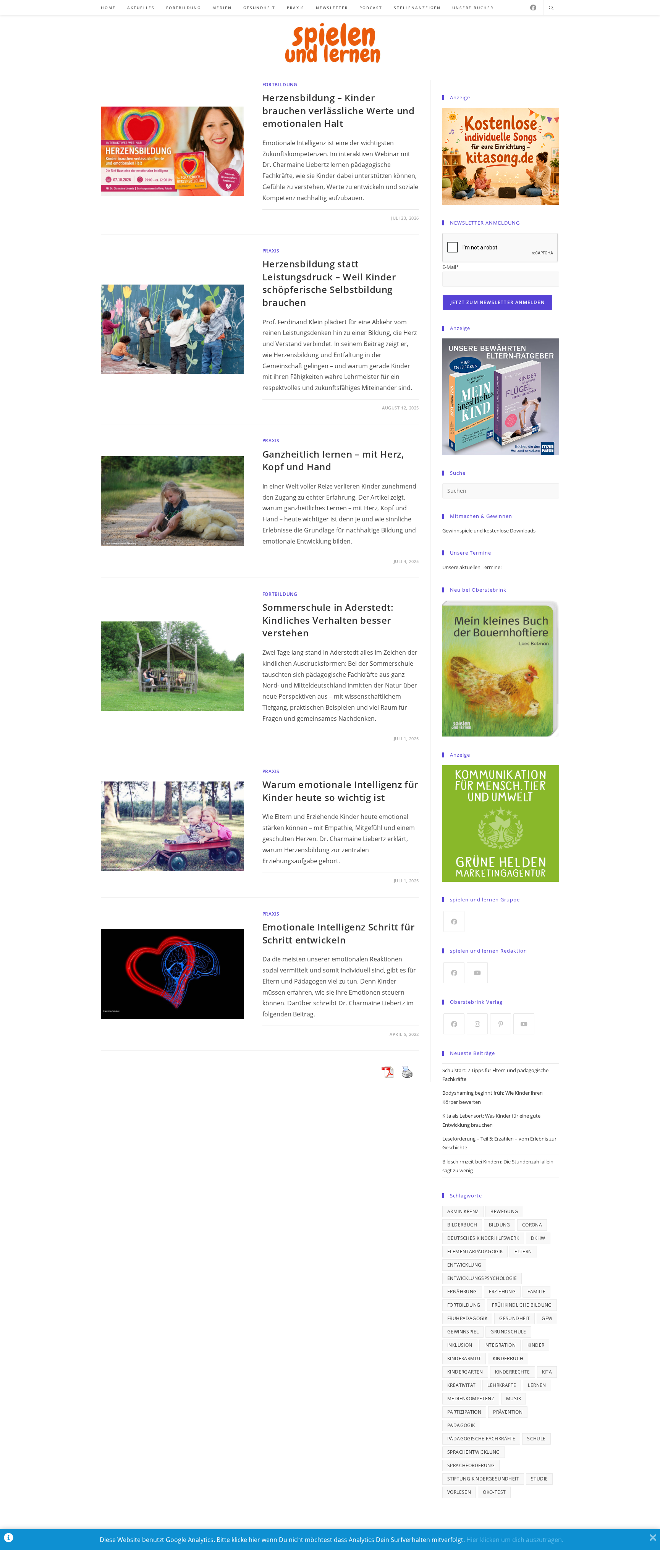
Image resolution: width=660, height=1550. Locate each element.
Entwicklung (464, 1265)
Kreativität (461, 1385)
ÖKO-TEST (494, 1492)
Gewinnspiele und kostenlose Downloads (488, 530)
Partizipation (464, 1412)
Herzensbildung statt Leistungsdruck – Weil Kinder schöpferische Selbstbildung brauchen (329, 283)
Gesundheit (514, 1318)
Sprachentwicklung (473, 1452)
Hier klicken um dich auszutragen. (514, 1539)
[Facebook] (533, 8)
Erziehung (502, 1291)
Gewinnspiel (463, 1331)
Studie (539, 1479)
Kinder (535, 1345)
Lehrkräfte (501, 1385)
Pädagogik (461, 1425)
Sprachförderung (471, 1465)
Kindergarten (465, 1372)
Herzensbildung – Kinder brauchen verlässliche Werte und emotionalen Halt (338, 110)
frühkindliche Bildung (522, 1305)
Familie (536, 1291)
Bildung (499, 1225)
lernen (537, 1385)
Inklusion (459, 1345)
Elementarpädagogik (475, 1251)
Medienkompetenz (470, 1398)
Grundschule (508, 1331)
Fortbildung (280, 84)
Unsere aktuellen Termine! (471, 567)
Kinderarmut (464, 1358)
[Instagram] (477, 1023)
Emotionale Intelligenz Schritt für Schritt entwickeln (338, 933)
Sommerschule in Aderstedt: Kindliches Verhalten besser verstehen (328, 620)
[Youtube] (477, 972)
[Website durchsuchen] (551, 8)
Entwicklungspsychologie (482, 1278)
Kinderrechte (512, 1372)
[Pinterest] (500, 1023)
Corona (532, 1225)
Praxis (271, 251)
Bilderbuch (462, 1225)
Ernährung (462, 1291)
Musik (513, 1398)
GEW (547, 1318)
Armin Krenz (463, 1211)
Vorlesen (459, 1492)
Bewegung (504, 1211)
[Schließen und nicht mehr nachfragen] (653, 1539)
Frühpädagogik (467, 1318)
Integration (500, 1345)
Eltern (523, 1251)
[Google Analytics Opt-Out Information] (8, 1539)
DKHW (538, 1238)
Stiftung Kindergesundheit (483, 1479)
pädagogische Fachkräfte (481, 1438)
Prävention (507, 1412)
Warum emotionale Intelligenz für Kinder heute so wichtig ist (340, 791)
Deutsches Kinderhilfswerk (483, 1238)
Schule (536, 1438)
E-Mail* (450, 267)
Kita (547, 1372)
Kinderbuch (508, 1358)
